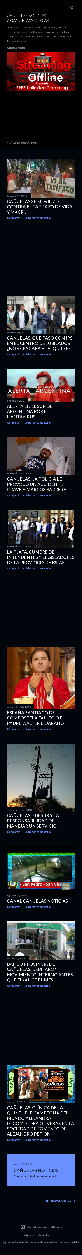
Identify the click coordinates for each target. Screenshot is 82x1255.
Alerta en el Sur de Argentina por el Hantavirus (29, 411)
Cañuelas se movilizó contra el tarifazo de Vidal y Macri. (41, 206)
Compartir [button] (13, 217)
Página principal (23, 142)
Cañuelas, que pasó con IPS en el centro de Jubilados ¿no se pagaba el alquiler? (39, 343)
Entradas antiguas (60, 1200)
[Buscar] (72, 7)
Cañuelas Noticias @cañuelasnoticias (28, 18)
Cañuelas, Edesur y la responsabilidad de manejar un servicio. (33, 820)
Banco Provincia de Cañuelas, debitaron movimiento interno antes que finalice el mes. (40, 971)
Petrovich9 (53, 1235)
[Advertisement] (41, 257)
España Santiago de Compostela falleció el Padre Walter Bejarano (36, 718)
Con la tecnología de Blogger (44, 1226)
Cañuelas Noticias (36, 1170)
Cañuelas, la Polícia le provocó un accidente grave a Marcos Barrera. (37, 484)
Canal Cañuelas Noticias (37, 900)
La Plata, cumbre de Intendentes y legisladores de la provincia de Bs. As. (41, 557)
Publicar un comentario (37, 217)
